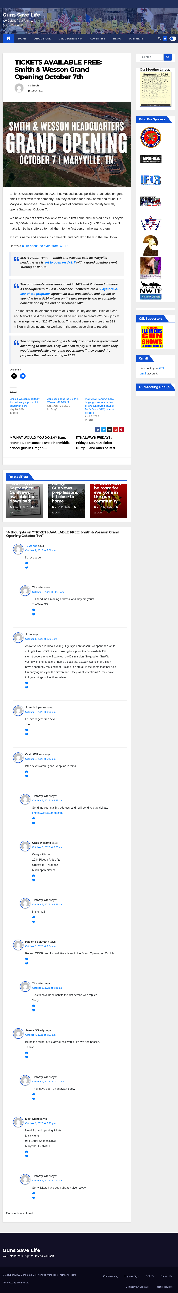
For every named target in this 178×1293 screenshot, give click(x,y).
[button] (159, 38)
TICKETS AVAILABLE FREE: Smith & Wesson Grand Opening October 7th (58, 69)
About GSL (42, 38)
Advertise (98, 38)
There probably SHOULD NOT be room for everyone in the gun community (108, 488)
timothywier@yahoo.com (47, 812)
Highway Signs (131, 1276)
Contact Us (166, 1276)
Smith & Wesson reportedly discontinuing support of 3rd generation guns (25, 402)
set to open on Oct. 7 (59, 262)
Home (22, 38)
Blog (117, 38)
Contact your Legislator (137, 1287)
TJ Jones (31, 545)
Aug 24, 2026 (105, 507)
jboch (35, 85)
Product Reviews (164, 1287)
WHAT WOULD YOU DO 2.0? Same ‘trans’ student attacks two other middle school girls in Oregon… (40, 443)
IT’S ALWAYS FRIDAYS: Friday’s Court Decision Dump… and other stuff (94, 443)
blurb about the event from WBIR (45, 246)
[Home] (8, 38)
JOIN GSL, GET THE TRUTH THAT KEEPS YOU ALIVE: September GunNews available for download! (24, 486)
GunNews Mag (110, 1276)
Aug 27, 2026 (20, 507)
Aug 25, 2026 (63, 507)
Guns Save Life (21, 15)
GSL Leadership (70, 38)
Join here (136, 38)
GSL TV (150, 1276)
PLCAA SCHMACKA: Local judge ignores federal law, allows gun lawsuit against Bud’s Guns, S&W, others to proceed (100, 405)
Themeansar (23, 1282)
